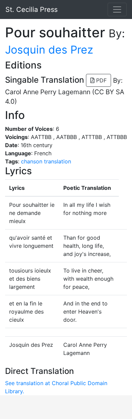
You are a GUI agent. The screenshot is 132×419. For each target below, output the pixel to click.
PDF (100, 80)
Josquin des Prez (49, 49)
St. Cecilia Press (31, 9)
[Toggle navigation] (117, 9)
